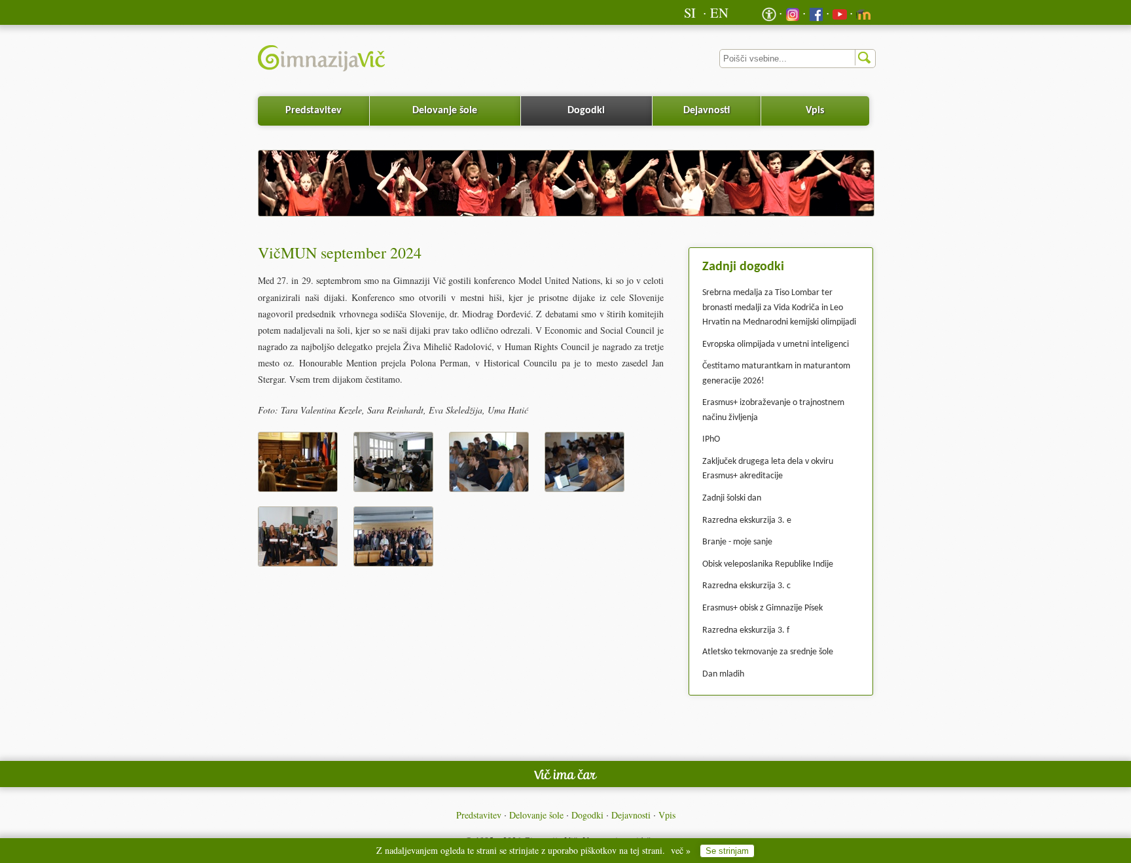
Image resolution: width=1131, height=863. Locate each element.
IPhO (711, 439)
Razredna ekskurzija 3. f (745, 630)
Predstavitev (313, 110)
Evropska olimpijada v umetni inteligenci (775, 344)
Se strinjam (727, 851)
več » (681, 850)
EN (719, 12)
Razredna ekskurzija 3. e (746, 520)
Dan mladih (723, 674)
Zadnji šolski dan (731, 498)
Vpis (815, 110)
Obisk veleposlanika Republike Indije (767, 564)
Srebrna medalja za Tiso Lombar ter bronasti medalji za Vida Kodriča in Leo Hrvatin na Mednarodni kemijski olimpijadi (779, 307)
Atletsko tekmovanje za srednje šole (767, 652)
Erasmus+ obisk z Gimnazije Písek (762, 608)
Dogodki (586, 110)
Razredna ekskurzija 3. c (746, 586)
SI (689, 12)
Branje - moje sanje (737, 542)
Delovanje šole (444, 110)
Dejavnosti (706, 110)
